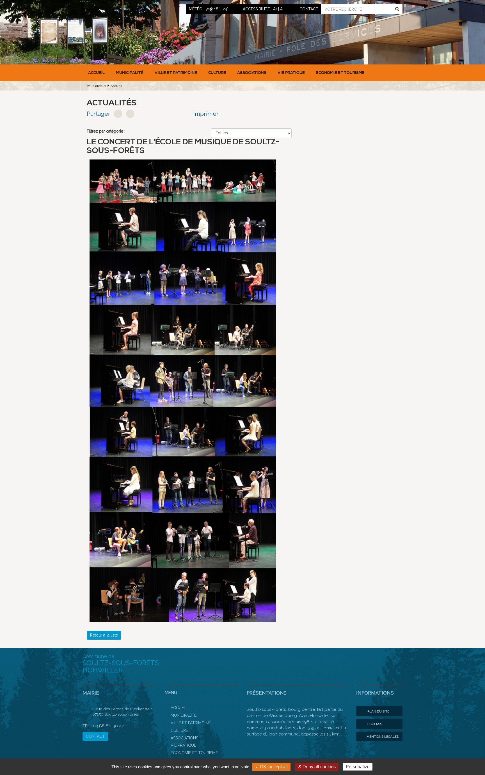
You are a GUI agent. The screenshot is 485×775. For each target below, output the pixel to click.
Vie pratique (291, 72)
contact (308, 9)
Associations (251, 72)
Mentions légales (382, 737)
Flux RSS (374, 724)
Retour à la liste (104, 635)
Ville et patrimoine (176, 72)
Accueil (96, 72)
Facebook (118, 114)
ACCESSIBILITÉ (256, 9)
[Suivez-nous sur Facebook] (394, 662)
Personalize (358, 766)
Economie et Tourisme (340, 72)
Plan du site (378, 711)
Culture (217, 72)
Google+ (130, 114)
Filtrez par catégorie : (106, 131)
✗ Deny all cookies (317, 766)
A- (282, 9)
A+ (275, 9)
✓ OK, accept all (271, 766)
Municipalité (129, 72)
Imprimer (206, 113)
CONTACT (95, 736)
